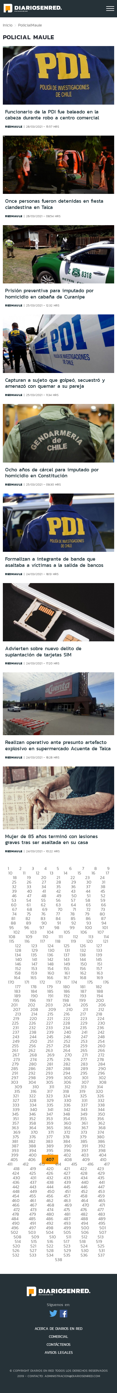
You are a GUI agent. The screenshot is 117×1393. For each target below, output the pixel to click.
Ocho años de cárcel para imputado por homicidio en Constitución (52, 473)
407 (50, 1159)
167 (67, 978)
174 (74, 982)
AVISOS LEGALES (59, 1352)
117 (42, 941)
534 (50, 1255)
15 (79, 873)
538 (58, 1260)
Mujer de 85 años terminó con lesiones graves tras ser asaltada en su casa (51, 839)
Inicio (7, 25)
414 (58, 1164)
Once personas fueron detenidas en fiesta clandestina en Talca (54, 204)
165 (33, 978)
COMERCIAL (58, 1336)
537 (101, 1255)
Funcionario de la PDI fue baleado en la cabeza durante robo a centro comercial (52, 115)
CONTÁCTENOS (58, 1344)
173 (58, 982)
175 (90, 982)
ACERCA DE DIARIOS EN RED (58, 1328)
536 (84, 1255)
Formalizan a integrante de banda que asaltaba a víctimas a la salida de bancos (54, 562)
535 (67, 1255)
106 (83, 932)
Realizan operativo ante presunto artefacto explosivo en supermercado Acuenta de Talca (58, 745)
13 (51, 873)
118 (57, 941)
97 (41, 927)
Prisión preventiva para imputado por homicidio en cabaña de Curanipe (49, 293)
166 (50, 978)
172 (42, 982)
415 (74, 1164)
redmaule (13, 126)
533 (33, 1255)
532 (15, 1255)
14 (65, 873)
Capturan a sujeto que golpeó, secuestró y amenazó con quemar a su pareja (55, 383)
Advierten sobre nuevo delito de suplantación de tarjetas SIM (43, 651)
